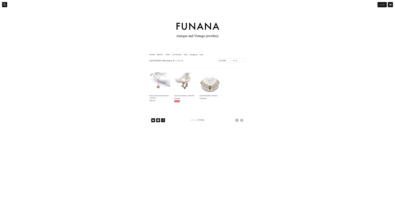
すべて (235, 60)
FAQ (185, 55)
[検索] (4, 4)
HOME (152, 55)
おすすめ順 (222, 60)
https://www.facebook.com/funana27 (236, 120)
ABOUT (160, 55)
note (201, 55)
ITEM (167, 55)
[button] (382, 4)
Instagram (193, 55)
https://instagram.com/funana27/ (241, 120)
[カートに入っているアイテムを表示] (390, 4)
